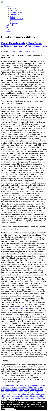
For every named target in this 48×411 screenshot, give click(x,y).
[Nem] (15, 409)
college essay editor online (29, 385)
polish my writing (7, 398)
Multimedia (10, 25)
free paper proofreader (37, 392)
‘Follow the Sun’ (16, 12)
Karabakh (13, 8)
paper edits (28, 396)
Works (8, 6)
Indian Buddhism (16, 19)
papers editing (38, 396)
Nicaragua (14, 23)
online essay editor (28, 394)
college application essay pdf (17, 308)
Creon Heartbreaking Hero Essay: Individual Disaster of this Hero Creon (24, 45)
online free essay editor (15, 396)
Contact (8, 29)
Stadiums (13, 10)
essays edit (13, 392)
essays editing (23, 392)
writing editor (40, 398)
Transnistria (14, 15)
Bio (7, 27)
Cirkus (12, 17)
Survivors (13, 21)
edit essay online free (25, 388)
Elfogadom (9, 409)
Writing (11, 385)
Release (8, 31)
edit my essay (39, 388)
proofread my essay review (24, 398)
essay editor (24, 390)
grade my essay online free (11, 394)
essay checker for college (10, 390)
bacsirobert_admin (27, 51)
